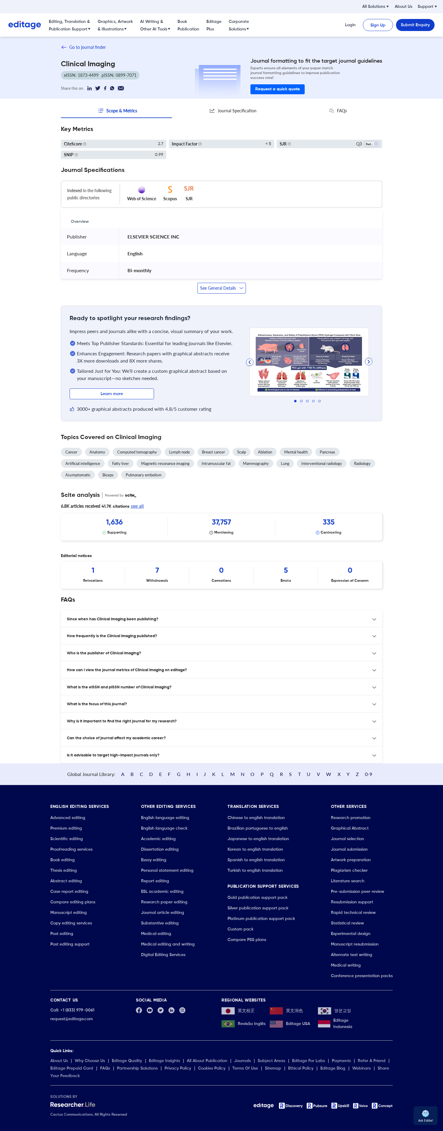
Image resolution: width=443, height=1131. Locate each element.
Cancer (71, 452)
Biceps (108, 474)
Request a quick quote (277, 89)
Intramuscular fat (216, 463)
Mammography (256, 463)
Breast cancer (213, 452)
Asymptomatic (77, 474)
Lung (285, 463)
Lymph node (179, 452)
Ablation (265, 452)
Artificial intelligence (82, 463)
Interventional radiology (321, 463)
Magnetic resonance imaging (165, 463)
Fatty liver (120, 463)
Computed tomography (137, 452)
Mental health (296, 452)
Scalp (241, 452)
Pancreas (327, 452)
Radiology (362, 463)
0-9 (368, 774)
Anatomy (97, 452)
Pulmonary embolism (144, 474)
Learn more (112, 394)
